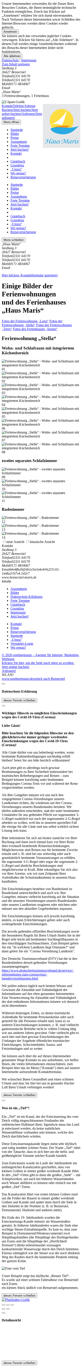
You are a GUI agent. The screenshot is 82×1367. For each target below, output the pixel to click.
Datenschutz (10, 60)
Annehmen (10, 31)
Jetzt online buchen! (15, 667)
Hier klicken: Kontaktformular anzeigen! (30, 275)
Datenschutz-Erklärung (26, 596)
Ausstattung (18, 141)
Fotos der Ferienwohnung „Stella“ (32, 323)
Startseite (16, 130)
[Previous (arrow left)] (3, 1309)
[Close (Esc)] (3, 1305)
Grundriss (17, 165)
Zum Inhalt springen (16, 64)
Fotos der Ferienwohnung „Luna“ (25, 321)
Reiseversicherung (23, 177)
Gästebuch (17, 161)
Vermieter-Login (21, 643)
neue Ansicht (15, 542)
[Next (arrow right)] (8, 1309)
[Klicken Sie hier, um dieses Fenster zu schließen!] (3, 683)
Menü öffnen (11, 122)
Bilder (14, 134)
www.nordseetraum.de (17, 679)
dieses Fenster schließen (19, 700)
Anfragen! (9, 671)
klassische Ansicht (42, 542)
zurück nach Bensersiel (49, 679)
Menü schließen (13, 240)
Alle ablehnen (12, 56)
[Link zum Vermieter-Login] (16, 1300)
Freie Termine (20, 145)
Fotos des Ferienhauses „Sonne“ (35, 329)
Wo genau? (18, 173)
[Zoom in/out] (12, 1305)
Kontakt (16, 153)
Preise (14, 138)
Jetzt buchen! (19, 149)
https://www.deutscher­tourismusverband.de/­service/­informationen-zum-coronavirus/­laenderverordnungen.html (38, 974)
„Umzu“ (16, 169)
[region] (41, 64)
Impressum (28, 60)
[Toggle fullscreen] (8, 1305)
